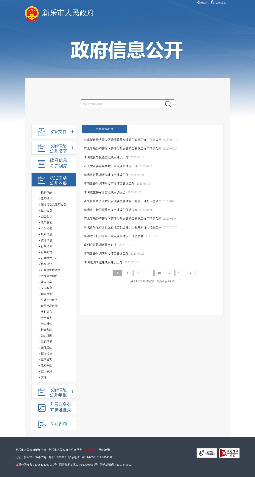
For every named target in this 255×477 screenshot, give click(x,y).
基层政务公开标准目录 (60, 407)
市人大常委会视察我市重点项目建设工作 (111, 166)
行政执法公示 (49, 258)
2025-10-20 (170, 227)
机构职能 (46, 192)
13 (159, 273)
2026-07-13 (170, 139)
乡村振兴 (46, 311)
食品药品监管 (49, 305)
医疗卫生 (46, 347)
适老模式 (220, 2)
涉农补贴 (46, 323)
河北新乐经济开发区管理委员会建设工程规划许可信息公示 (122, 227)
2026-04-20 (146, 166)
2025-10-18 (152, 236)
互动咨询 (46, 359)
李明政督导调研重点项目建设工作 (106, 253)
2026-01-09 (146, 209)
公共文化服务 (49, 299)
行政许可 (46, 246)
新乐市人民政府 (68, 13)
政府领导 (46, 198)
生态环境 (46, 341)
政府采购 (46, 365)
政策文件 (58, 131)
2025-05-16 (131, 262)
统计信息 (46, 240)
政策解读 (46, 222)
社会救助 (46, 329)
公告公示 (46, 216)
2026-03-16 (143, 183)
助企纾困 (46, 335)
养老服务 (46, 317)
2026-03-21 (137, 174)
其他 (43, 377)
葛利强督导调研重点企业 (100, 244)
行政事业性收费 (50, 270)
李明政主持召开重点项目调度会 (105, 192)
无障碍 (205, 2)
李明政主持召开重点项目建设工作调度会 (111, 209)
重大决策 (46, 371)
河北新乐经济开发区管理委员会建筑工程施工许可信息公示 (122, 139)
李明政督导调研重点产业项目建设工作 (109, 183)
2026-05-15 (137, 157)
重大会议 (46, 210)
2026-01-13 (170, 201)
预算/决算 (47, 264)
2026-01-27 (134, 192)
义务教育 (46, 287)
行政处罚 (46, 252)
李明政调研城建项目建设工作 (103, 262)
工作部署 (46, 228)
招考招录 (46, 353)
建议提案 (46, 282)
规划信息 (46, 234)
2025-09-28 (137, 253)
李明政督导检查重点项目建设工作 (106, 157)
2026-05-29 (170, 148)
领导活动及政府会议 (53, 204)
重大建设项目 (49, 276)
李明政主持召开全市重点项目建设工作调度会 (114, 236)
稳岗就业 (46, 293)
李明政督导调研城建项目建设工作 (106, 174)
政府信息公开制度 (58, 163)
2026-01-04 (170, 218)
